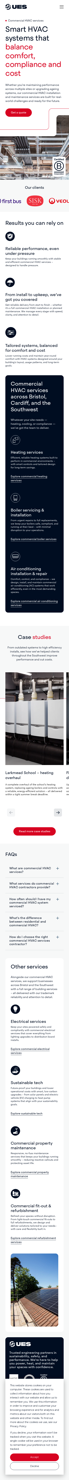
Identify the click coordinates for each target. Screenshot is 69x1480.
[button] (58, 813)
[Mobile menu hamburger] (62, 7)
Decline (34, 1466)
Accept (34, 1457)
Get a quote (18, 112)
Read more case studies (34, 831)
